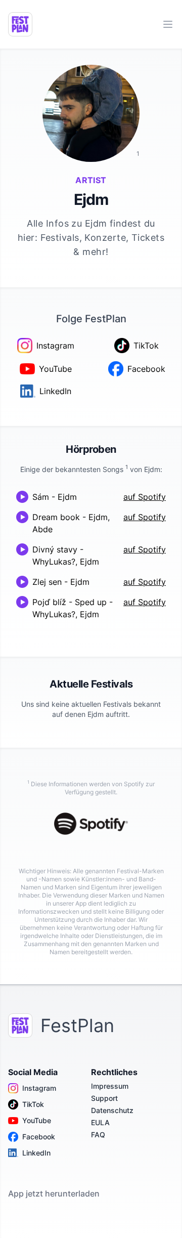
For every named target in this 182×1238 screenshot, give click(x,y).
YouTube (36, 1120)
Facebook (38, 1136)
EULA (100, 1122)
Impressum (109, 1086)
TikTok (33, 1104)
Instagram (39, 1088)
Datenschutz (112, 1110)
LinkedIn (36, 1152)
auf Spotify (144, 497)
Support (104, 1098)
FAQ (98, 1134)
